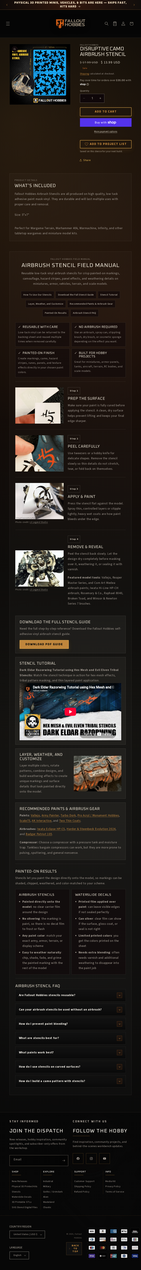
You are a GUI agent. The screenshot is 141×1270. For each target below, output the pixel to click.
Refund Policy (81, 1192)
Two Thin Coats (70, 821)
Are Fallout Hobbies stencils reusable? (47, 995)
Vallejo (35, 815)
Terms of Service (114, 1192)
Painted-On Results (56, 313)
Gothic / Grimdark (53, 1192)
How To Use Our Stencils (37, 295)
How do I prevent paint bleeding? (43, 1024)
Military (47, 1186)
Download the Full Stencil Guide (76, 295)
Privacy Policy (112, 1186)
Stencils (16, 1192)
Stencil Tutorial (109, 295)
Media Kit (110, 1181)
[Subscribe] (63, 1160)
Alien (45, 1197)
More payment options (105, 131)
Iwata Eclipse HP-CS (51, 829)
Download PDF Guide (44, 644)
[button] (8, 24)
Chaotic (47, 1207)
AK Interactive (41, 821)
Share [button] (87, 160)
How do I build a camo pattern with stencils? (52, 1081)
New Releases (19, 1181)
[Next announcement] (134, 5)
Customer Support (84, 1181)
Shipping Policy (82, 1186)
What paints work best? (36, 1052)
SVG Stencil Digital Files (24, 1207)
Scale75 (25, 821)
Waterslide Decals (21, 1197)
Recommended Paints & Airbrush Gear (91, 304)
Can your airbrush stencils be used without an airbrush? (60, 1009)
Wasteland (49, 1202)
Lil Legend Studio (39, 522)
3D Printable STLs (21, 1202)
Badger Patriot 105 (39, 834)
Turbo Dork (68, 815)
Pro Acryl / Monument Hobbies (98, 815)
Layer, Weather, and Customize (45, 304)
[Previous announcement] (6, 5)
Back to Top (74, 1248)
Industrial (48, 1181)
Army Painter (50, 815)
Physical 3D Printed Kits (24, 1186)
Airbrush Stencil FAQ (84, 313)
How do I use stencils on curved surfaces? (49, 1067)
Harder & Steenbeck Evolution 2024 (91, 829)
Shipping (84, 73)
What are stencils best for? (39, 1038)
